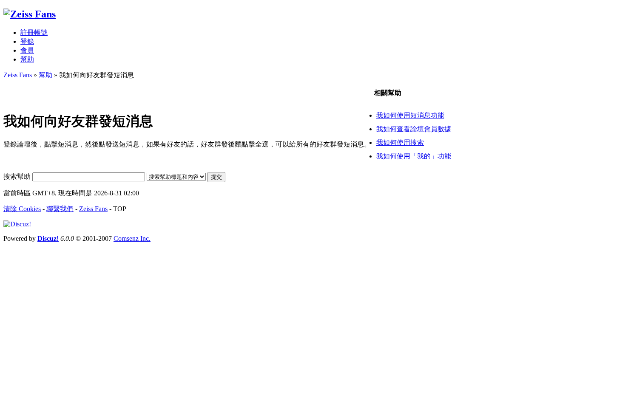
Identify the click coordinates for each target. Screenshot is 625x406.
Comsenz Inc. (132, 238)
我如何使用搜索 (400, 142)
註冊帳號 (34, 32)
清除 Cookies (22, 208)
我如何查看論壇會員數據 (413, 129)
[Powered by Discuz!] (17, 224)
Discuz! (48, 238)
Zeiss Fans (17, 75)
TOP (119, 208)
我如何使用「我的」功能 (413, 156)
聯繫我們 (60, 208)
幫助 (27, 59)
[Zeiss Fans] (29, 14)
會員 (27, 50)
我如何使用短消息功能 (410, 115)
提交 (216, 177)
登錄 (27, 41)
